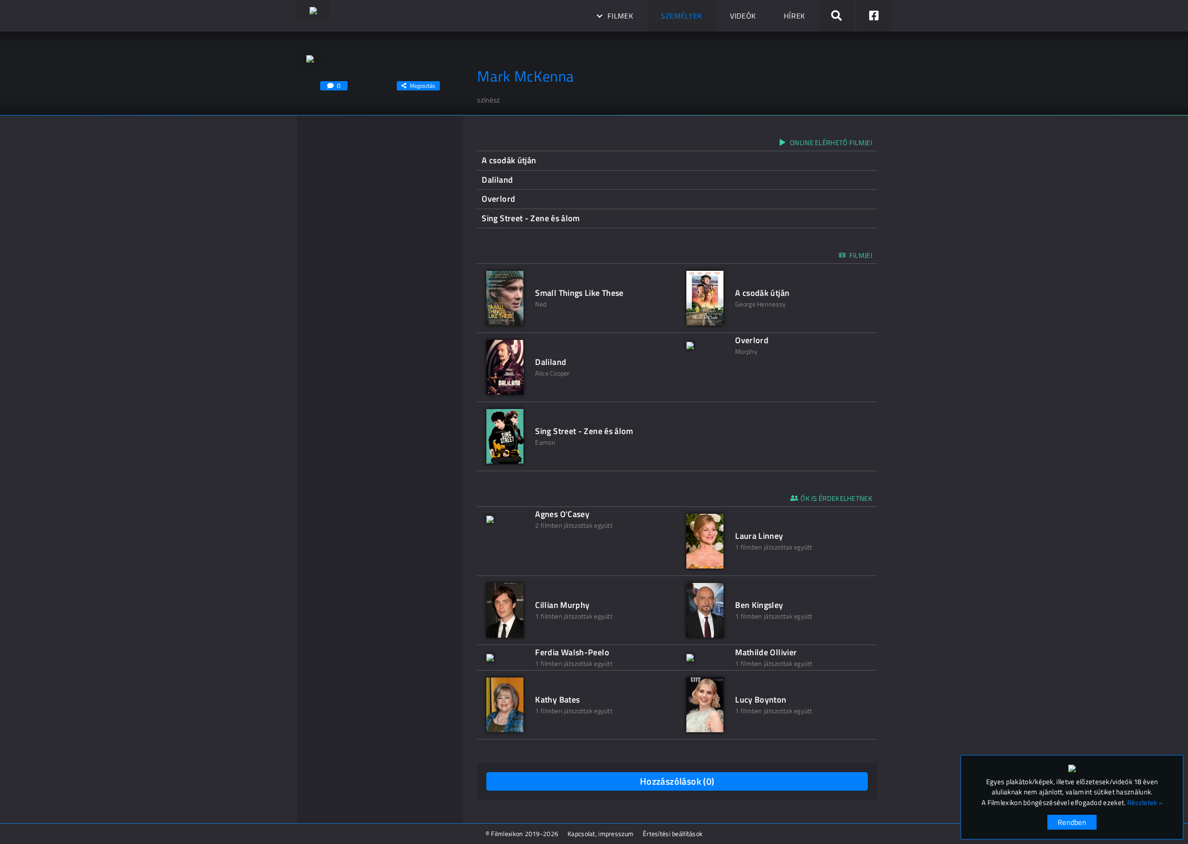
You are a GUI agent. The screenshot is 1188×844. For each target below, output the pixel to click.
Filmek (620, 15)
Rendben (1072, 822)
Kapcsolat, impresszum (600, 833)
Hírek (794, 15)
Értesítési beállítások (673, 833)
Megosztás (422, 85)
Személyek (681, 15)
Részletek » (1144, 803)
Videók (743, 15)
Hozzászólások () (677, 781)
